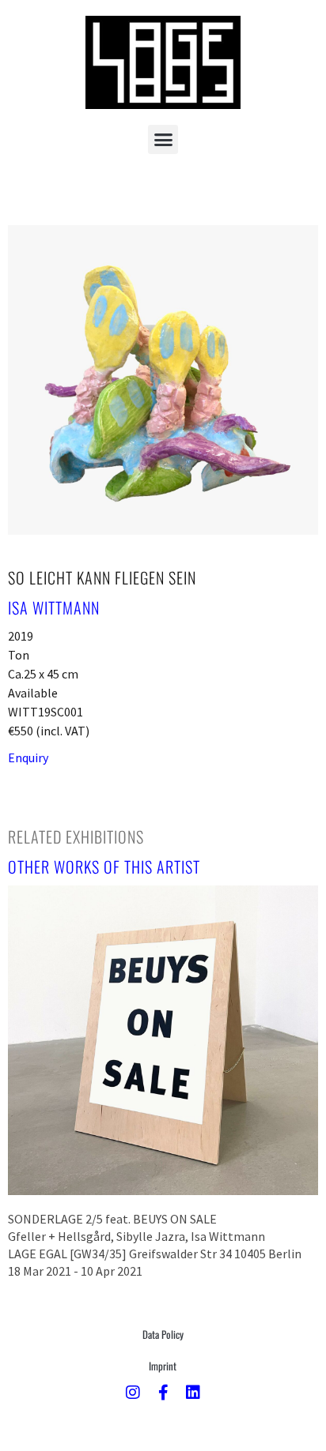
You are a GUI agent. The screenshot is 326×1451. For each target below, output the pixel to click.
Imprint (162, 1366)
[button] (163, 140)
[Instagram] (133, 1392)
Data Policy (163, 1334)
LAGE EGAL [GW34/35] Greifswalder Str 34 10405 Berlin (154, 1253)
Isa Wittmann (54, 607)
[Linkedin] (193, 1392)
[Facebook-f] (163, 1392)
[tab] (76, 836)
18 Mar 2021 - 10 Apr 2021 (75, 1271)
